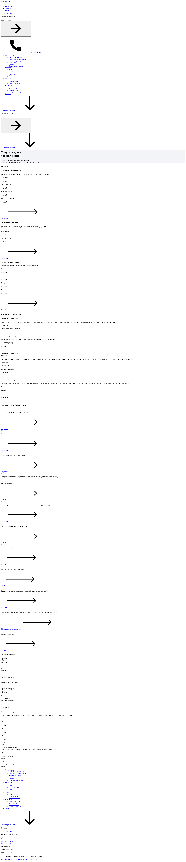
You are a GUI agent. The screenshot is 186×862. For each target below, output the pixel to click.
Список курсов (14, 80)
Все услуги (12, 62)
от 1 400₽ (4, 564)
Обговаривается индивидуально (12, 629)
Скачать (3, 650)
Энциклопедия (13, 81)
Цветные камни (14, 90)
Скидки (11, 64)
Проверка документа (15, 87)
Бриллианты (13, 88)
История (11, 71)
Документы (12, 75)
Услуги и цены (9, 5)
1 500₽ (3, 586)
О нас (10, 69)
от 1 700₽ (4, 607)
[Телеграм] (7, 838)
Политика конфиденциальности (28, 859)
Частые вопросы (14, 73)
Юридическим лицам (16, 66)
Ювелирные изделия (15, 92)
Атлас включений (14, 83)
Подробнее (4, 218)
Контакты (8, 10)
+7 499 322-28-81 (6, 13)
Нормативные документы (9, 859)
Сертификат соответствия (17, 59)
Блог (10, 76)
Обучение (8, 8)
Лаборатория (9, 6)
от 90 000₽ (4, 543)
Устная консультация (15, 61)
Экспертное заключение (17, 57)
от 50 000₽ (4, 500)
